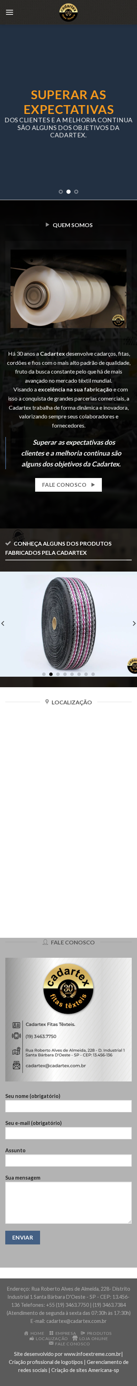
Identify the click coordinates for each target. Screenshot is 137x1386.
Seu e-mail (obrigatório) (33, 1123)
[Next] (125, 294)
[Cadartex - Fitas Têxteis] (68, 12)
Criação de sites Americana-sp (85, 1370)
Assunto (15, 1150)
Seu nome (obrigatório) (32, 1096)
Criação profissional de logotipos (46, 1362)
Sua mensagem (22, 1178)
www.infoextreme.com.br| (93, 1354)
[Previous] (11, 294)
